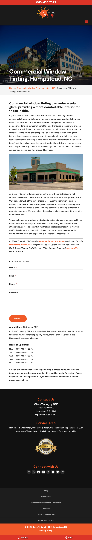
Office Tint (46, 509)
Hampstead (14, 245)
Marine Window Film (46, 520)
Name (13, 267)
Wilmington (26, 245)
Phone (13, 284)
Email (12, 276)
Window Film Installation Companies (46, 503)
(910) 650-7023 (46, 2)
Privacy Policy (45, 530)
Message (14, 292)
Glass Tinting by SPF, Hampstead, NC (49, 527)
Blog (46, 491)
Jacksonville (72, 248)
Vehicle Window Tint (46, 515)
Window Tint (46, 497)
